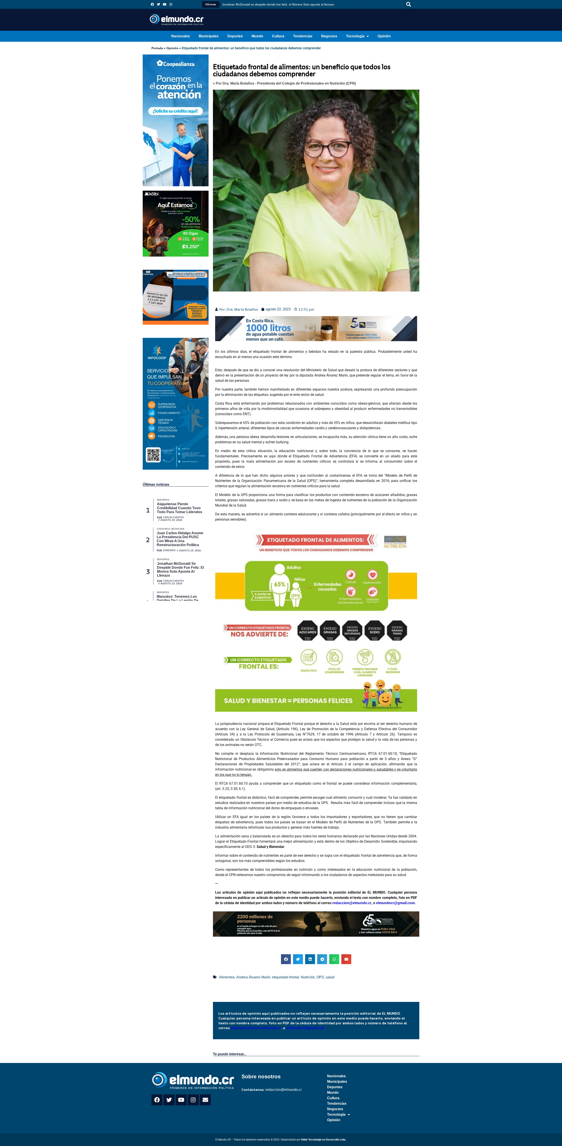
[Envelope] (205, 1099)
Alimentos (227, 977)
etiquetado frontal (285, 977)
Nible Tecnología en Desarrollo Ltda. (323, 1139)
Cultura (278, 36)
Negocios (329, 36)
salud (330, 977)
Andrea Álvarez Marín (253, 977)
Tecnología (355, 36)
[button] (408, 4)
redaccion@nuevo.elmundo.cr (256, 1028)
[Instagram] (171, 4)
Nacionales (180, 36)
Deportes (235, 36)
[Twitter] (158, 4)
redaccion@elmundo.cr (351, 903)
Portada (157, 48)
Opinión (384, 36)
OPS (320, 977)
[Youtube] (165, 4)
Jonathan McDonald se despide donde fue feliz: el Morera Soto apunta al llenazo (278, 4)
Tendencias (302, 36)
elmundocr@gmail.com (395, 903)
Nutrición (308, 977)
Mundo (257, 36)
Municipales (209, 36)
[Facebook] (152, 4)
